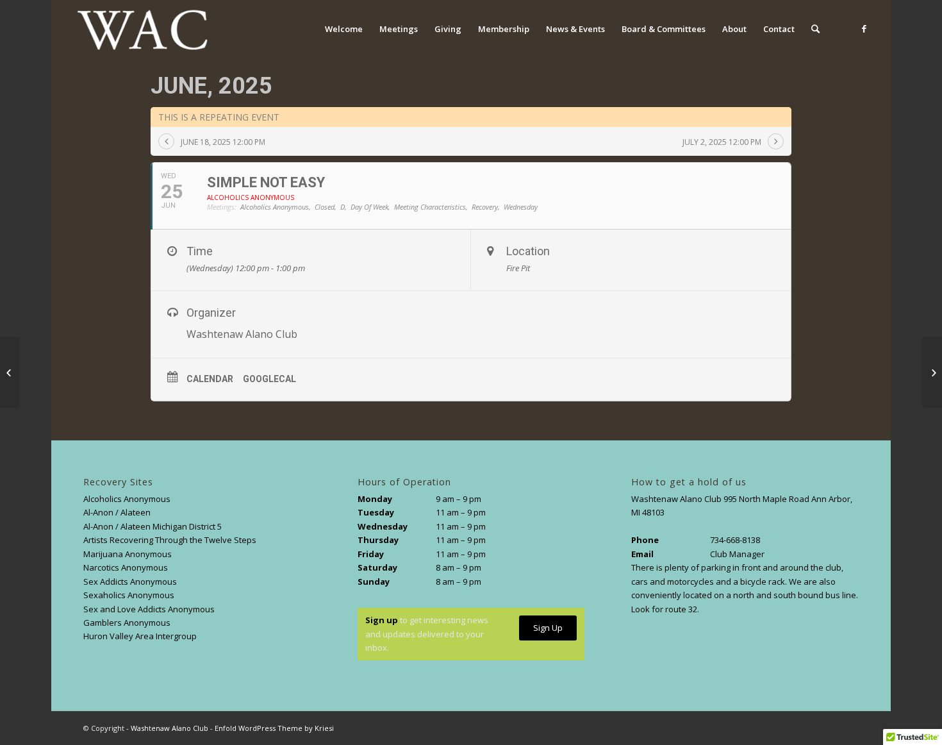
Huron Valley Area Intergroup (140, 636)
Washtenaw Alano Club (169, 728)
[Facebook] (864, 28)
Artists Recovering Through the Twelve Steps (169, 540)
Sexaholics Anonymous (128, 595)
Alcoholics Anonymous (126, 499)
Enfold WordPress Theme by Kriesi (274, 728)
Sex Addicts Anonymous (130, 581)
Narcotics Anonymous (125, 567)
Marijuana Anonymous (127, 554)
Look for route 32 (664, 609)
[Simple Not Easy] (10, 372)
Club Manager (737, 554)
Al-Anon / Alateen (117, 512)
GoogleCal (269, 379)
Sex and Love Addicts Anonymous (149, 609)
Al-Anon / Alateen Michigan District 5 (152, 526)
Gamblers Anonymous (126, 622)
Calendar (209, 379)
